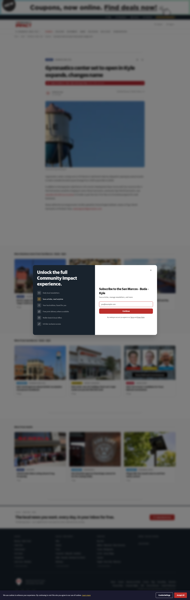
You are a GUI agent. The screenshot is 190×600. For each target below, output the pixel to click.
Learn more (86, 595)
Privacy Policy (141, 317)
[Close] (151, 270)
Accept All (180, 595)
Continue (126, 311)
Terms (132, 317)
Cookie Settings (164, 595)
